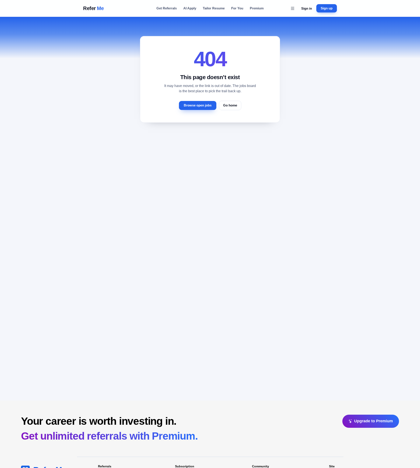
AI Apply (189, 8)
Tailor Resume (214, 8)
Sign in (306, 8)
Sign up (326, 8)
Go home (230, 105)
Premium (257, 8)
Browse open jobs (198, 105)
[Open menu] (292, 8)
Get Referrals (166, 8)
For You (237, 8)
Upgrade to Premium (373, 421)
